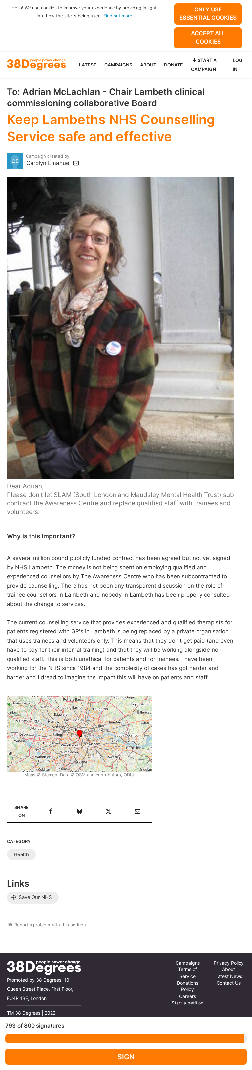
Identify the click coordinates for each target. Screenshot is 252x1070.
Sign (126, 1057)
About (148, 64)
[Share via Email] (137, 811)
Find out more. (118, 15)
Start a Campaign (204, 64)
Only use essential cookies (208, 13)
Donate (173, 64)
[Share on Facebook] (50, 811)
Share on (21, 811)
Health (21, 854)
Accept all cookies (208, 37)
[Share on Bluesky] (79, 811)
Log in (237, 64)
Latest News (228, 976)
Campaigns (118, 64)
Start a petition (187, 1002)
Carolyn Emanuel (49, 163)
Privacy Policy (229, 963)
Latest (87, 64)
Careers (187, 996)
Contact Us (229, 983)
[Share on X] (108, 811)
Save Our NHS (34, 897)
